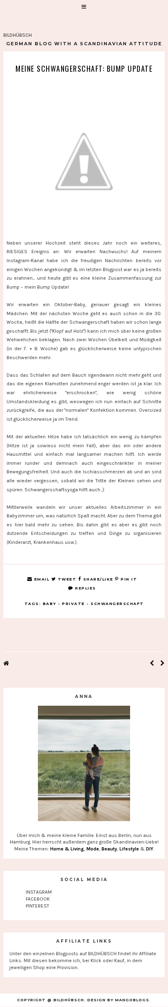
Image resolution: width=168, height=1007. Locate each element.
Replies (84, 588)
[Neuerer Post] (152, 664)
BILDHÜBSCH (17, 35)
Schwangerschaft (117, 603)
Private (73, 603)
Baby (49, 603)
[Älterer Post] (162, 664)
